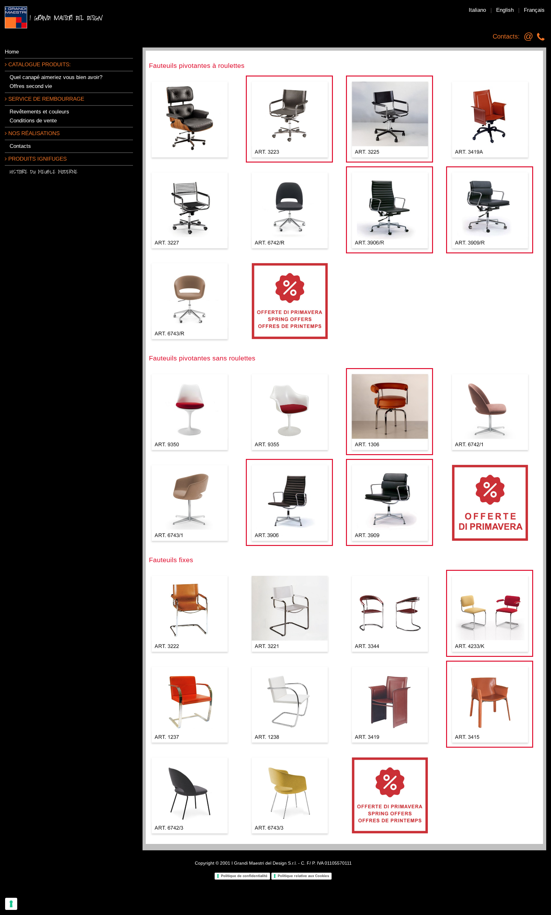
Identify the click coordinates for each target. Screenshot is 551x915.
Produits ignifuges (37, 159)
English (505, 10)
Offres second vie (31, 86)
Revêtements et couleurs (39, 112)
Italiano (477, 10)
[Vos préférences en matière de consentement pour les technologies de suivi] (11, 904)
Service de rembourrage (45, 99)
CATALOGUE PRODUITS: (39, 65)
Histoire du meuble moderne (43, 171)
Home (12, 52)
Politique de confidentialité (244, 876)
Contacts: (506, 36)
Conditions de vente (33, 121)
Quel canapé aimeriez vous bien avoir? (56, 77)
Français (534, 10)
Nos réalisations (33, 133)
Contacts (20, 146)
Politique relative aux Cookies (303, 876)
